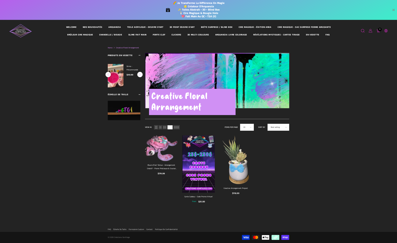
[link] (124, 105)
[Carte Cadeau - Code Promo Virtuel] (198, 164)
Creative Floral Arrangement (127, 47)
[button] (140, 72)
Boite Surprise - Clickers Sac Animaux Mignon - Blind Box (133, 68)
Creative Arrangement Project (236, 188)
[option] (124, 74)
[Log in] (370, 30)
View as (148, 127)
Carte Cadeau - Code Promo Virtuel (198, 196)
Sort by (261, 127)
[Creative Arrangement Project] (235, 159)
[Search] (362, 30)
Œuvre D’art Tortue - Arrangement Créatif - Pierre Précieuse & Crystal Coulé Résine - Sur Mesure (161, 167)
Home (110, 47)
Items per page (231, 127)
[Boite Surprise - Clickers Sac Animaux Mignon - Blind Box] (115, 74)
